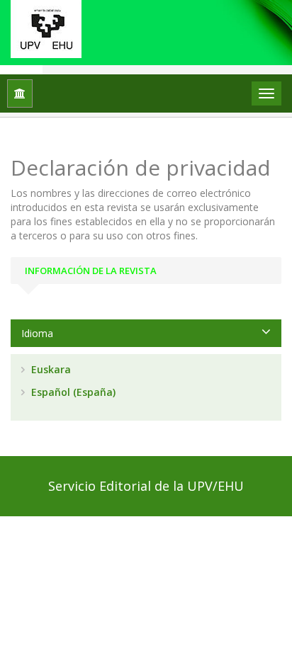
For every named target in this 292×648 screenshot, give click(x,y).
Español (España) (72, 392)
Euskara (49, 369)
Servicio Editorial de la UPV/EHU (146, 485)
